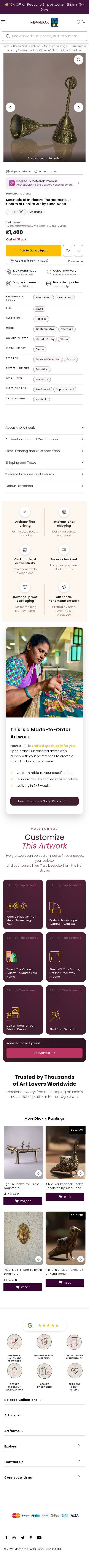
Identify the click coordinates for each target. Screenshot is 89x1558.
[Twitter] (22, 1538)
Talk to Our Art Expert (34, 250)
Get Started (41, 1053)
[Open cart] (84, 21)
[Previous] (10, 107)
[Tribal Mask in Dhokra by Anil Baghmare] (23, 1238)
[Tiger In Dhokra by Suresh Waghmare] (23, 1152)
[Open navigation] (10, 21)
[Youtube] (39, 1538)
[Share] (78, 250)
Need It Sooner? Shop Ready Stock (44, 801)
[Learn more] (36, 171)
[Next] (78, 107)
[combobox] (44, 36)
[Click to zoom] (78, 60)
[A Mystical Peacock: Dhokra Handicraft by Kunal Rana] (66, 1152)
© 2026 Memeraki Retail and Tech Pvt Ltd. (32, 1549)
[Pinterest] (31, 1538)
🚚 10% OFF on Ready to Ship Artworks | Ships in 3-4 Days (45, 7)
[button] (44, 183)
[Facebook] (6, 1538)
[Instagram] (14, 1538)
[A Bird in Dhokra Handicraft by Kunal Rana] (66, 1238)
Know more (75, 261)
